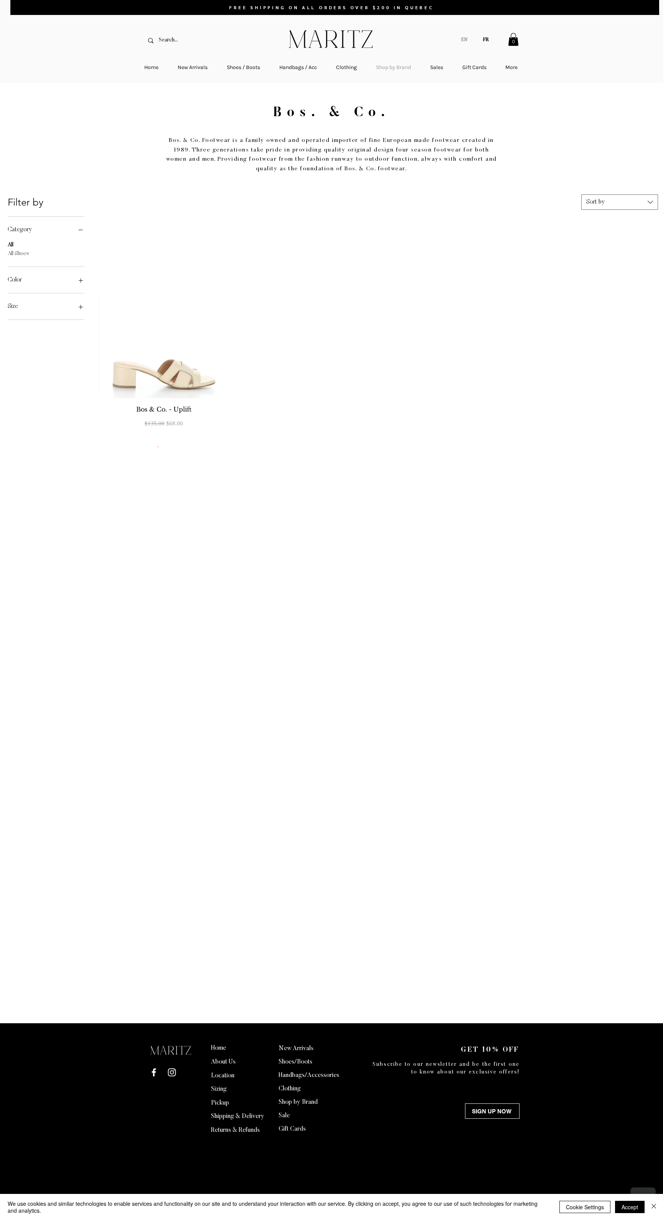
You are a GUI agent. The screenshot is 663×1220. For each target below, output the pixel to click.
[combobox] (619, 202)
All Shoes (18, 254)
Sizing (219, 1089)
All (10, 245)
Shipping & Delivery (237, 1116)
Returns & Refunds (235, 1130)
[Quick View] (163, 310)
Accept (630, 1207)
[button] (513, 39)
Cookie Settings (585, 1207)
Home (218, 1048)
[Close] (653, 1207)
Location (222, 1076)
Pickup (220, 1103)
